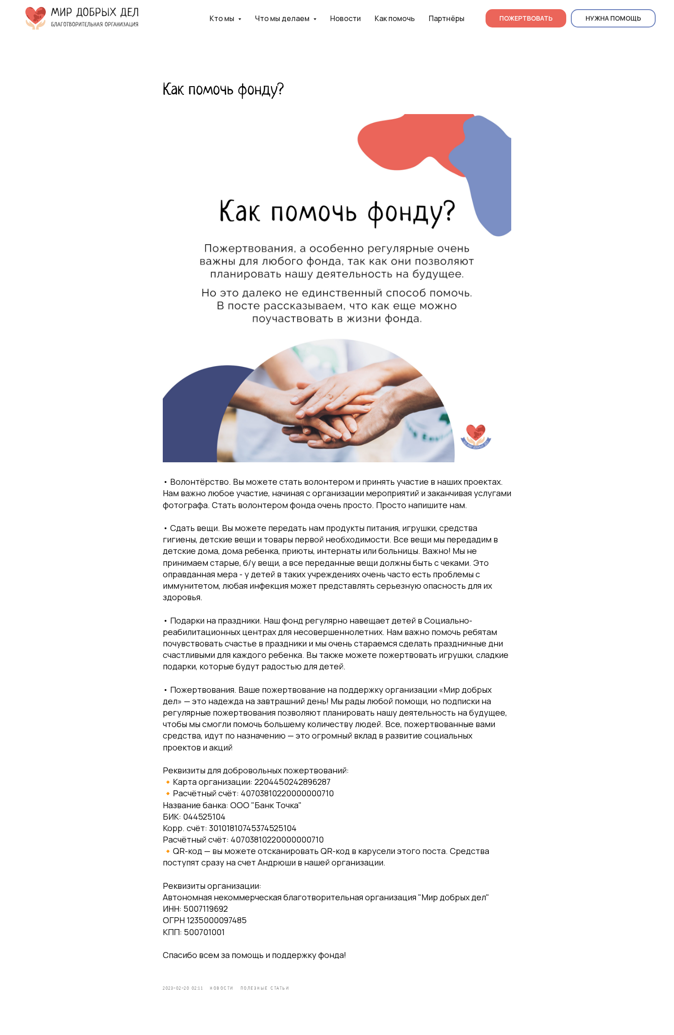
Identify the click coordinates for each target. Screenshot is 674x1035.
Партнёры (446, 18)
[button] (613, 18)
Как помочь (395, 18)
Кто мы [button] (223, 18)
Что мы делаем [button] (283, 18)
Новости (345, 18)
